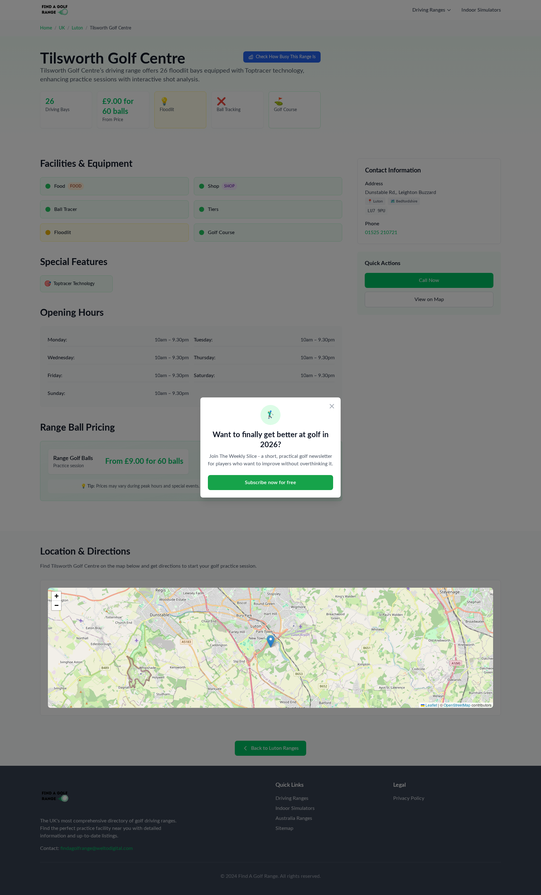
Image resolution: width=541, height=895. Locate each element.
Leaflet (431, 705)
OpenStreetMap (457, 705)
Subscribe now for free (270, 482)
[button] (271, 641)
